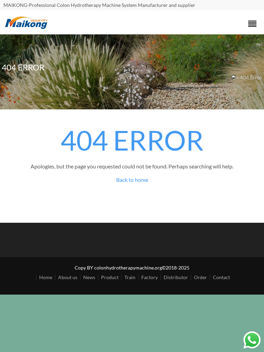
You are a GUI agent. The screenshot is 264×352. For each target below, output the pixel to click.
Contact (221, 277)
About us (67, 277)
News (89, 277)
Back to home (132, 179)
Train (129, 277)
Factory (149, 277)
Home (45, 277)
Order (200, 277)
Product (110, 277)
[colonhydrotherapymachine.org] (27, 27)
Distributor (176, 277)
